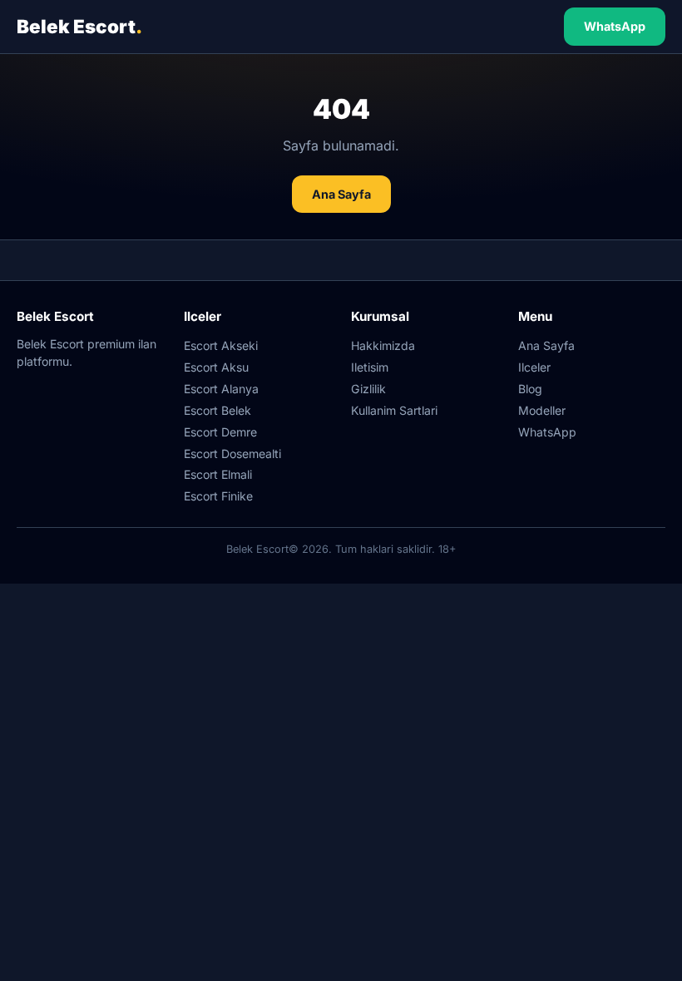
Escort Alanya (221, 389)
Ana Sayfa (341, 194)
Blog (530, 389)
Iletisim (369, 367)
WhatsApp (614, 26)
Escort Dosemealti (232, 453)
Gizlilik (368, 389)
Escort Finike (218, 496)
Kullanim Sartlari (394, 410)
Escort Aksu (216, 367)
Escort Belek (217, 410)
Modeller (542, 410)
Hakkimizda (383, 345)
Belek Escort (79, 26)
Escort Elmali (218, 474)
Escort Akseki (221, 345)
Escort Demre (220, 432)
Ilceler (534, 367)
